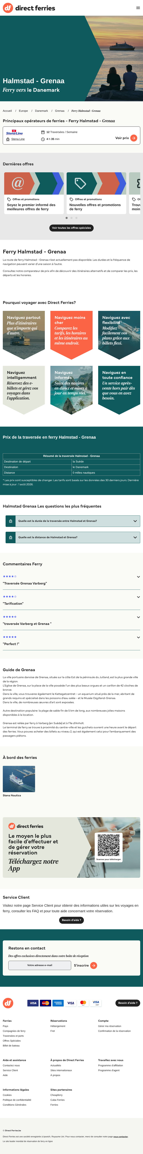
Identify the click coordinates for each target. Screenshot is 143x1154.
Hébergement (57, 1026)
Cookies (7, 1095)
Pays (5, 1026)
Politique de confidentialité (17, 1099)
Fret (52, 1031)
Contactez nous (11, 1065)
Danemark (41, 110)
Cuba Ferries (57, 1099)
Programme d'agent (109, 1070)
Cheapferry (56, 1095)
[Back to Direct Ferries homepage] (29, 8)
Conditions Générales (14, 1104)
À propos (55, 1075)
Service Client (10, 1070)
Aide (5, 1075)
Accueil (7, 110)
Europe (23, 110)
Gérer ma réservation (109, 1026)
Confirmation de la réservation (114, 1031)
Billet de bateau (11, 1045)
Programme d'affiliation (110, 1065)
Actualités (55, 1065)
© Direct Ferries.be (12, 1130)
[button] (73, 521)
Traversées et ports (13, 1035)
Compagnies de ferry (14, 1031)
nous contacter (120, 1137)
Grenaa (59, 110)
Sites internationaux (61, 1070)
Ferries (54, 1104)
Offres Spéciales (12, 1040)
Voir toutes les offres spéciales (71, 227)
